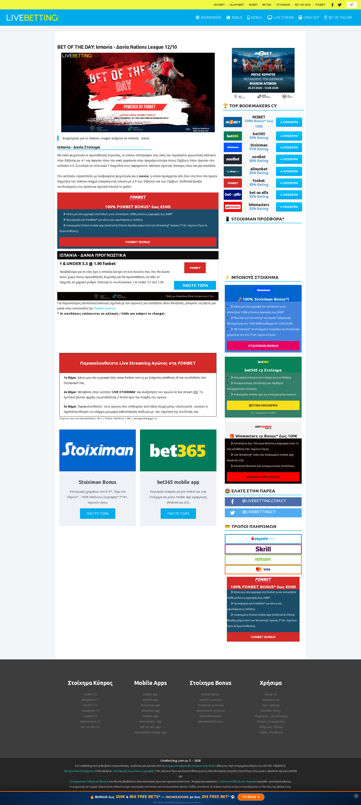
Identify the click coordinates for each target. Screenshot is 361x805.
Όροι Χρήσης (271, 705)
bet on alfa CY (90, 727)
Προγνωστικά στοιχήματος (79, 771)
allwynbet (258, 169)
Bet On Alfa (303, 4)
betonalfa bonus (211, 716)
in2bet (253, 4)
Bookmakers (210, 17)
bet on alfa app (150, 727)
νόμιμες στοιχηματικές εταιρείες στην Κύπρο (190, 766)
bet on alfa (258, 192)
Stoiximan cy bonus (210, 705)
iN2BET (258, 117)
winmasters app (150, 721)
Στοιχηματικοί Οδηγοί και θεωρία (89, 781)
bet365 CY (90, 705)
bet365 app (150, 700)
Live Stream (283, 17)
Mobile (256, 17)
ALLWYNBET (237, 4)
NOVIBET (219, 4)
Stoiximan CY (90, 711)
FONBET (320, 4)
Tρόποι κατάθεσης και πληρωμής (238, 781)
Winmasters (259, 205)
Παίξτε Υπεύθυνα (271, 732)
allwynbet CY (90, 700)
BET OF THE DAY (340, 17)
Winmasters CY (90, 721)
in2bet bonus (210, 694)
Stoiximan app (150, 705)
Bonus (236, 17)
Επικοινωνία (270, 700)
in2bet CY (90, 694)
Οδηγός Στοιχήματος (271, 721)
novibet (259, 157)
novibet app (150, 716)
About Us (270, 694)
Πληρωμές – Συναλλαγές (271, 716)
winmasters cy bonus (210, 711)
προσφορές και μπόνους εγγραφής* (134, 771)
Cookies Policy (271, 711)
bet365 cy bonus (211, 700)
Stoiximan (283, 4)
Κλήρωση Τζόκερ (270, 727)
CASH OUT (311, 17)
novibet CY (90, 716)
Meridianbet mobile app (151, 732)
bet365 (259, 134)
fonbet (259, 180)
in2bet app (150, 694)
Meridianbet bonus (210, 721)
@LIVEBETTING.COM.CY (264, 500)
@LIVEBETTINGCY (259, 511)
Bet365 (266, 4)
